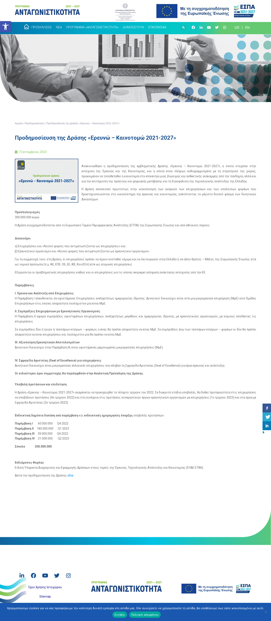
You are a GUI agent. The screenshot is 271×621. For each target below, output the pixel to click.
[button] (183, 27)
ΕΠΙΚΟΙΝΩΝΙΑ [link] (157, 27)
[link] (5, 26)
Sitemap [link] (45, 596)
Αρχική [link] (19, 123)
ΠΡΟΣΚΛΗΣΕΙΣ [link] (41, 27)
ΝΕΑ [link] (59, 27)
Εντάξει (120, 614)
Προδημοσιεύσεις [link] (34, 123)
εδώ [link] (70, 475)
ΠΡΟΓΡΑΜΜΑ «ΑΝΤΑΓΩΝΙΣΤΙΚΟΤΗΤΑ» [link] (92, 27)
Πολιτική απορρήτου (145, 614)
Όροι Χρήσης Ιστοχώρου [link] (45, 587)
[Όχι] (266, 612)
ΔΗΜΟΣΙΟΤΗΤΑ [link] (133, 27)
